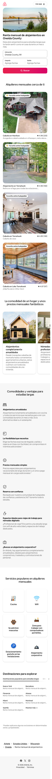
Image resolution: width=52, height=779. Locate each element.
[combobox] (25, 54)
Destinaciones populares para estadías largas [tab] (21, 679)
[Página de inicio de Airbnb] (5, 4)
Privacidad (20, 767)
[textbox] (14, 63)
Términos (30, 767)
